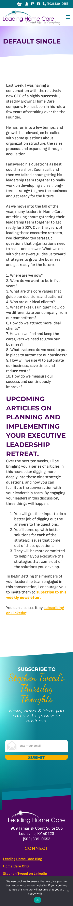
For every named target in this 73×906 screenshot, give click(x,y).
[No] (68, 891)
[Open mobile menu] (68, 17)
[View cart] (19, 4)
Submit (36, 757)
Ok (37, 900)
